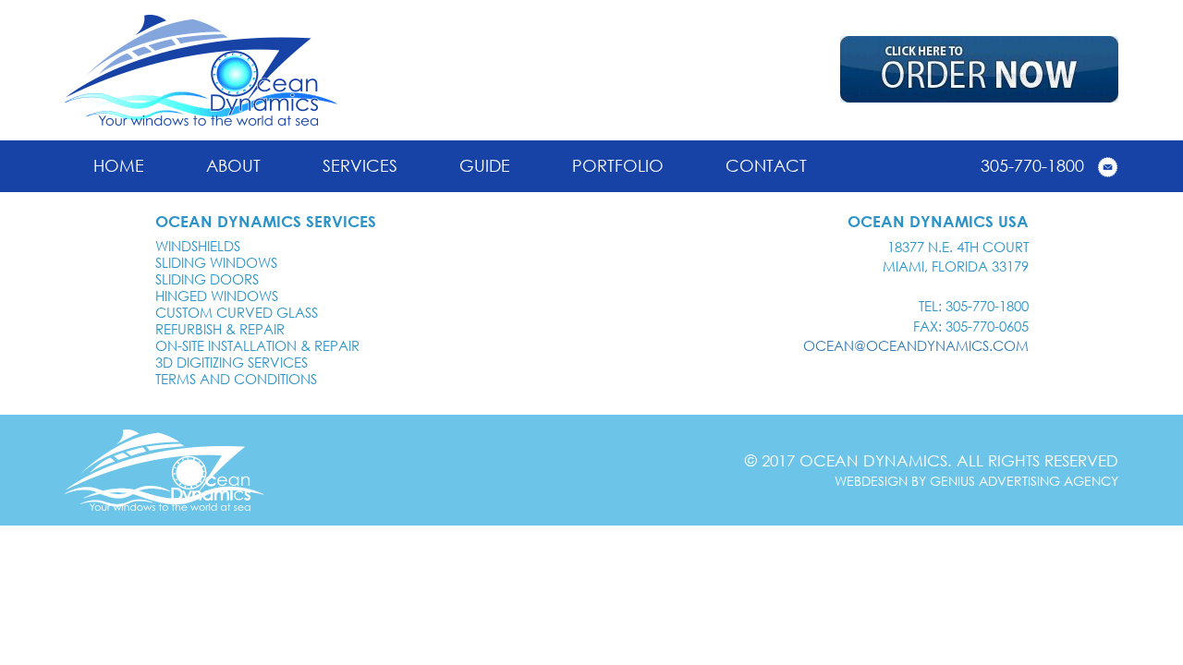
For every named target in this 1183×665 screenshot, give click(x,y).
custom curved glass (236, 312)
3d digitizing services (231, 362)
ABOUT (233, 165)
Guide (484, 165)
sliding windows (216, 262)
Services (360, 165)
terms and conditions (236, 378)
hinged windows (216, 295)
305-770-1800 (1032, 165)
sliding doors (207, 279)
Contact (766, 165)
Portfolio (618, 165)
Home (118, 165)
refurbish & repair (220, 328)
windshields (197, 245)
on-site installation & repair (257, 345)
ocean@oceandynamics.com (916, 345)
